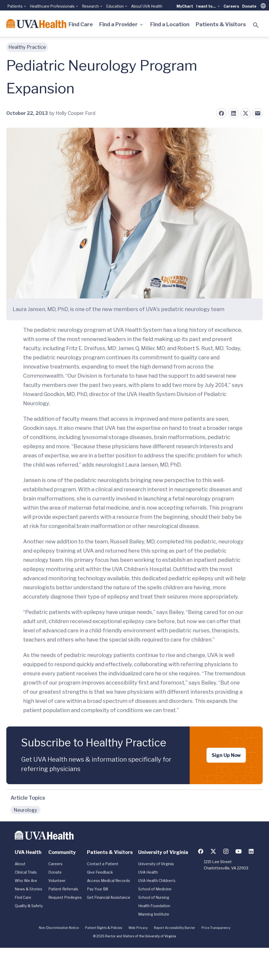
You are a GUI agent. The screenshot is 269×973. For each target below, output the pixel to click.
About (20, 864)
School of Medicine (155, 889)
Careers (231, 6)
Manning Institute (153, 914)
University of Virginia (156, 864)
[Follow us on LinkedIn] (251, 851)
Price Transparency (215, 928)
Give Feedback (100, 872)
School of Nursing (153, 897)
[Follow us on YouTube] (238, 851)
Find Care (81, 24)
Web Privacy (138, 928)
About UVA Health (146, 6)
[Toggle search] (256, 25)
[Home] (36, 23)
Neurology (25, 810)
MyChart (185, 6)
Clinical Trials (26, 872)
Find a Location (169, 24)
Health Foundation (154, 906)
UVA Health (148, 872)
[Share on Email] (258, 113)
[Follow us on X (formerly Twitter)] (213, 851)
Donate (249, 6)
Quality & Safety (29, 906)
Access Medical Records (108, 880)
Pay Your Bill (97, 889)
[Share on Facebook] (221, 113)
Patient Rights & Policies (103, 928)
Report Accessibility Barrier (174, 928)
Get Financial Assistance (108, 897)
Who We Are (26, 880)
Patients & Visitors (221, 24)
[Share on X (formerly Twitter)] (246, 113)
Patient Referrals (63, 889)
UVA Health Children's (156, 880)
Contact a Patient (102, 864)
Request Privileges (65, 897)
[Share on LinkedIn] (234, 113)
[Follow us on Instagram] (226, 851)
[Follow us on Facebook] (201, 851)
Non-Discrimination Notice (59, 928)
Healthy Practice (27, 47)
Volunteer (57, 880)
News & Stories (28, 889)
